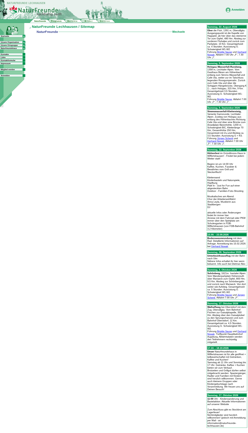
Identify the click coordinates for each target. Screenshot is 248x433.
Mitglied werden (8, 69)
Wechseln (178, 31)
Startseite (5, 36)
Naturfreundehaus (9, 48)
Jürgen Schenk (225, 138)
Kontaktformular (8, 60)
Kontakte (5, 54)
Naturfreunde (40, 21)
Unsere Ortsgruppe (9, 45)
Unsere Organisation (10, 42)
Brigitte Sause (224, 52)
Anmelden (238, 9)
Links (3, 57)
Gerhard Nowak (215, 141)
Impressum (6, 63)
